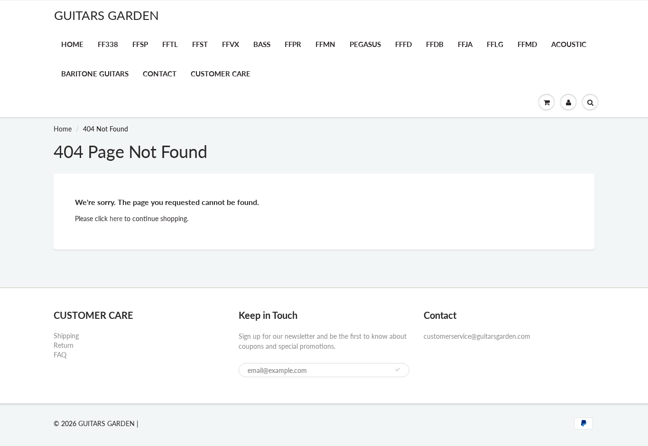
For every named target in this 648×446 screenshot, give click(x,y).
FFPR (293, 44)
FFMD (527, 44)
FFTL (170, 44)
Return (64, 345)
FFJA (465, 44)
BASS (261, 44)
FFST (200, 44)
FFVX (230, 44)
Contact (159, 73)
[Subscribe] (397, 369)
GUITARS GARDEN (106, 15)
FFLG (495, 44)
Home (72, 44)
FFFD (403, 44)
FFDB (435, 44)
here (116, 218)
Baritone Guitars (95, 73)
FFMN (325, 44)
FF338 (108, 44)
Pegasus (365, 44)
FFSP (140, 44)
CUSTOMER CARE (220, 73)
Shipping (66, 336)
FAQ (60, 355)
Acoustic (568, 44)
